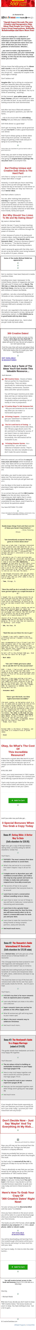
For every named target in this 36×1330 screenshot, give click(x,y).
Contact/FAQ (30, 1325)
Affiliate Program (19, 1325)
